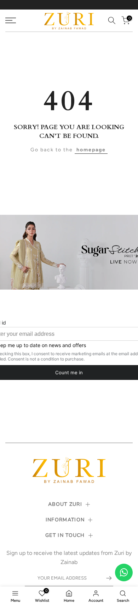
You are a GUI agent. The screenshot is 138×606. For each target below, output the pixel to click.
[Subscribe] (105, 578)
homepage (91, 150)
